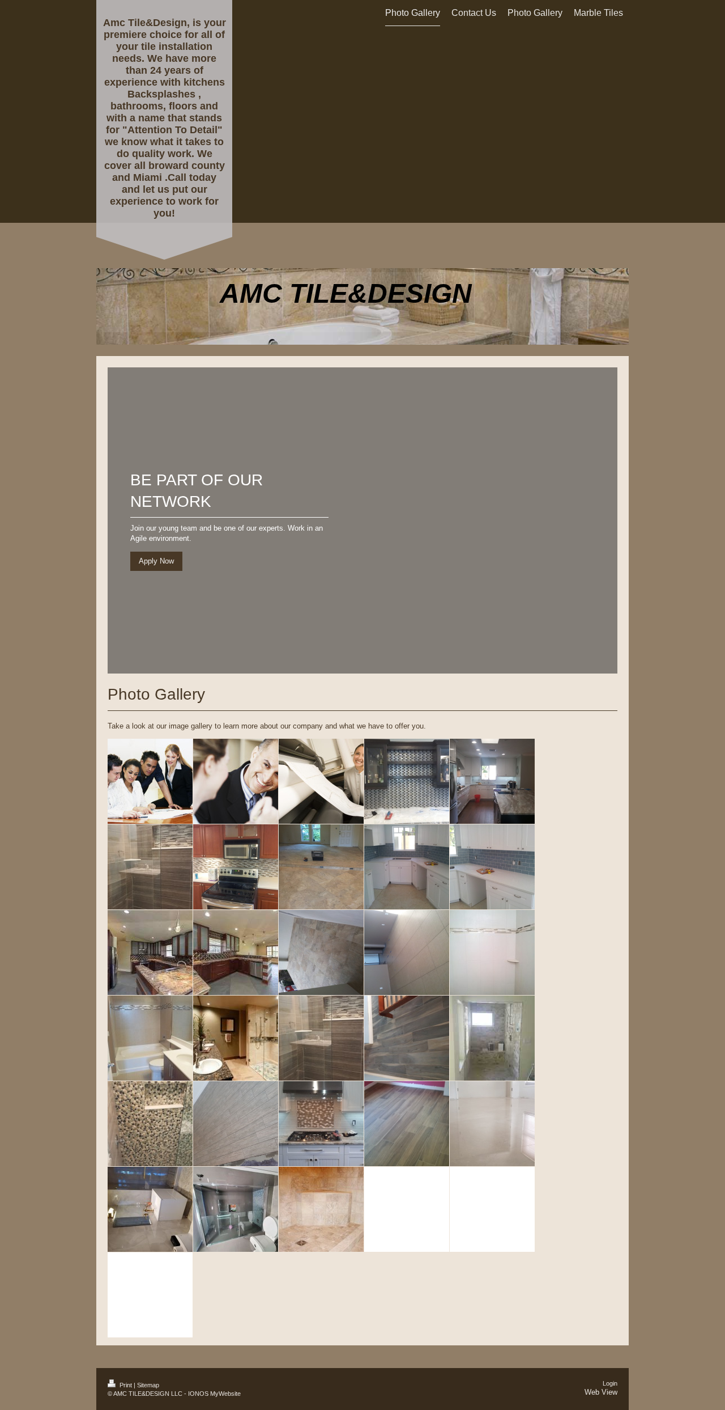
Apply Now (156, 561)
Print (126, 1385)
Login (610, 1383)
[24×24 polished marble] (492, 1123)
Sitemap (148, 1385)
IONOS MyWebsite (214, 1393)
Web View (601, 1392)
